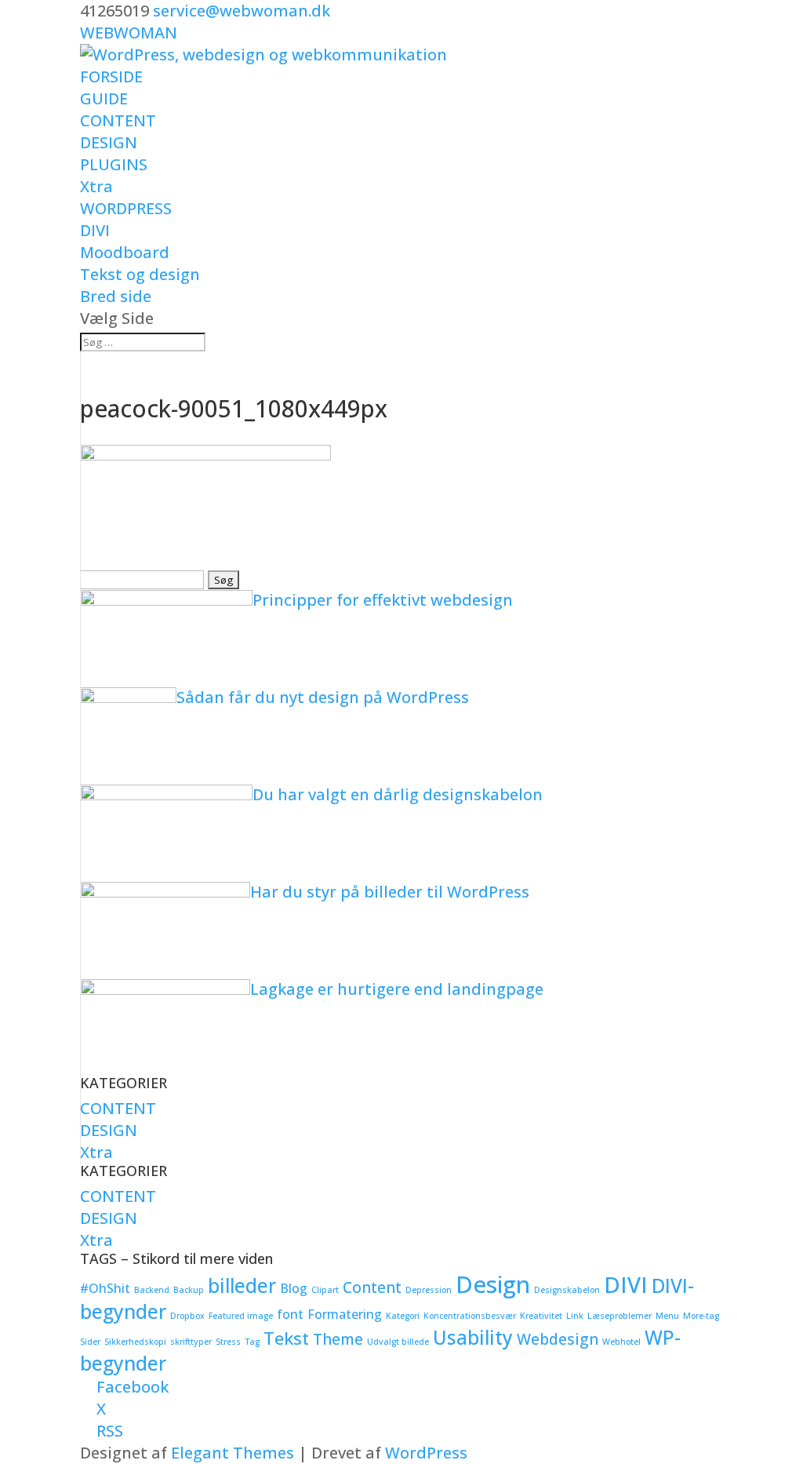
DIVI (95, 230)
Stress (228, 1341)
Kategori (403, 1315)
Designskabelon (567, 1289)
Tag (252, 1341)
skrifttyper (191, 1341)
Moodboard (124, 252)
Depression (428, 1289)
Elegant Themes (232, 1452)
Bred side (115, 296)
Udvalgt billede (398, 1341)
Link (574, 1315)
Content (372, 1287)
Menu (667, 1315)
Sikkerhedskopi (135, 1341)
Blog (293, 1288)
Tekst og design (140, 274)
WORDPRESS (126, 208)
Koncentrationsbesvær (469, 1315)
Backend (151, 1289)
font (290, 1314)
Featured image (241, 1315)
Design (493, 1284)
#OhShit (105, 1288)
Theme (338, 1338)
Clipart (325, 1289)
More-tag (701, 1315)
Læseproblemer (619, 1315)
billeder (242, 1285)
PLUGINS (113, 164)
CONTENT (118, 120)
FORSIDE (111, 76)
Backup (188, 1289)
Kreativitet (541, 1315)
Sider (90, 1341)
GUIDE (104, 98)
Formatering (344, 1314)
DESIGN (108, 142)
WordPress (426, 1452)
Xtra (96, 186)
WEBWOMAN (128, 32)
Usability (473, 1337)
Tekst (286, 1337)
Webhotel (621, 1341)
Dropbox (187, 1315)
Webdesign (557, 1338)
